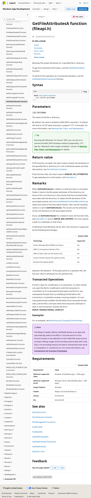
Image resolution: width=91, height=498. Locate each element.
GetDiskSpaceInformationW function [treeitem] (16, 88)
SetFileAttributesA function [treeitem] (16, 319)
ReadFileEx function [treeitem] (13, 279)
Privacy (51, 493)
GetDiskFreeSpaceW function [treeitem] (17, 76)
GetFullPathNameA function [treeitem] (16, 156)
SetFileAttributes (39, 446)
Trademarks (18, 496)
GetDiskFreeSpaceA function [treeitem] (16, 58)
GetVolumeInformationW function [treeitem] (15, 237)
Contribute (42, 493)
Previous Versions (20, 493)
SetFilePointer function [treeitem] (14, 340)
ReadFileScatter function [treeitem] (15, 283)
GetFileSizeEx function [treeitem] (14, 134)
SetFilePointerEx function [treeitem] (15, 344)
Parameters (38, 48)
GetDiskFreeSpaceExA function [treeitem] (14, 63)
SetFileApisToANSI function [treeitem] (16, 310)
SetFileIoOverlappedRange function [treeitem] (16, 334)
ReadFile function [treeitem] (12, 275)
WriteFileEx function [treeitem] (13, 385)
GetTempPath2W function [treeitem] (15, 210)
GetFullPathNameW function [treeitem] (16, 160)
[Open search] (80, 3)
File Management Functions (43, 422)
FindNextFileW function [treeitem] (15, 28)
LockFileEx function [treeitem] (13, 267)
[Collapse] (28, 14)
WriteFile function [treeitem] (12, 381)
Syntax (36, 45)
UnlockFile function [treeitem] (13, 359)
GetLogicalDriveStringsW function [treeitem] (15, 169)
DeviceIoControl (39, 412)
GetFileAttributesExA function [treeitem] (13, 107)
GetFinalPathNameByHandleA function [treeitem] (16, 143)
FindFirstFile (37, 427)
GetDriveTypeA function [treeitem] (15, 93)
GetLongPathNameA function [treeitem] (13, 176)
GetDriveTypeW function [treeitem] (15, 97)
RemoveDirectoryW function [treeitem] (16, 302)
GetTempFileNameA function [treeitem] (17, 195)
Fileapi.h (41, 17)
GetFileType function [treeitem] (14, 138)
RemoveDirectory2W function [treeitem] (13, 292)
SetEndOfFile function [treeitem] (14, 306)
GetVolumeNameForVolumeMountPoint (69, 201)
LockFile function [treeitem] (12, 263)
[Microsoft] (4, 3)
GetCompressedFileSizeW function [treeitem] (15, 52)
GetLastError (70, 177)
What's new (70, 9)
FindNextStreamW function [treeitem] (16, 32)
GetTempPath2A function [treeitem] (15, 206)
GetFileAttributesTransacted (44, 79)
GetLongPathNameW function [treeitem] (14, 182)
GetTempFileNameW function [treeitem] (13, 200)
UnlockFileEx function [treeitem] (14, 363)
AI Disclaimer (7, 493)
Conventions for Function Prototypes (50, 351)
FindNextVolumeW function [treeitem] (16, 36)
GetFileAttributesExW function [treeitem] (14, 113)
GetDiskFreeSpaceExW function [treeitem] (14, 70)
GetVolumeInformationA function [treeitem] (15, 223)
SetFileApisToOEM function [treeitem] (16, 314)
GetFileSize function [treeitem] (13, 130)
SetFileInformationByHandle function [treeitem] (16, 328)
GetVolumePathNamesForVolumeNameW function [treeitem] (16, 250)
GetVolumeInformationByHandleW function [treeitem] (16, 230)
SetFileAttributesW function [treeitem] (16, 323)
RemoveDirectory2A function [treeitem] (16, 287)
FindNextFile (37, 432)
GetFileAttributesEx (76, 68)
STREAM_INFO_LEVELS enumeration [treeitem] (14, 353)
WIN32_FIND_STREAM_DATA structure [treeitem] (16, 375)
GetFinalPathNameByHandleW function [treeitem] (16, 150)
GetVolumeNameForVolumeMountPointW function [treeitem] (16, 244)
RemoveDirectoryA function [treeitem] (16, 298)
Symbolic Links (38, 451)
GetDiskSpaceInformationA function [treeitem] (16, 81)
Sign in (85, 3)
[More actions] (87, 16)
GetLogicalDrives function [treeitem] (15, 164)
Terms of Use (6, 496)
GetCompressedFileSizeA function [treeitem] (15, 45)
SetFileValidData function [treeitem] (15, 348)
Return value (39, 51)
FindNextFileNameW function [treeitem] (13, 22)
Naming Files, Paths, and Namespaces (67, 128)
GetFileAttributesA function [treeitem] (16, 101)
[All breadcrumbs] (34, 16)
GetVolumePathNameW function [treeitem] (15, 257)
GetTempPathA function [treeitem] (15, 214)
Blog (31, 493)
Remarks (37, 54)
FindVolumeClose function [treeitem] (16, 40)
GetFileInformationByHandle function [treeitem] (16, 124)
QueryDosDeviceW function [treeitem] (16, 271)
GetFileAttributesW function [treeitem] (16, 119)
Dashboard (83, 9)
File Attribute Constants (57, 169)
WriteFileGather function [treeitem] (15, 389)
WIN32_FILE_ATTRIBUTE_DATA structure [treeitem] (16, 368)
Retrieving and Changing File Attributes (65, 320)
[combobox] (15, 19)
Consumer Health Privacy (67, 493)
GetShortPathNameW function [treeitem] (14, 189)
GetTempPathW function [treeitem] (15, 218)
